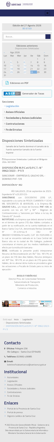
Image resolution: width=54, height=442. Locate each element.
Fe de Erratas (13, 395)
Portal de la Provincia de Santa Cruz (23, 408)
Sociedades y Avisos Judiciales (21, 388)
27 (25, 72)
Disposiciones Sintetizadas (18, 322)
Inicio (16, 319)
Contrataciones (14, 392)
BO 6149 (27, 28)
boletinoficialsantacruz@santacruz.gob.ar (26, 364)
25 (11, 72)
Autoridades (13, 377)
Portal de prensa (15, 412)
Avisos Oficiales (14, 384)
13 (25, 65)
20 (25, 68)
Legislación (27, 319)
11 (11, 65)
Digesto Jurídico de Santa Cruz (21, 416)
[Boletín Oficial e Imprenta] (27, 4)
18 (11, 68)
